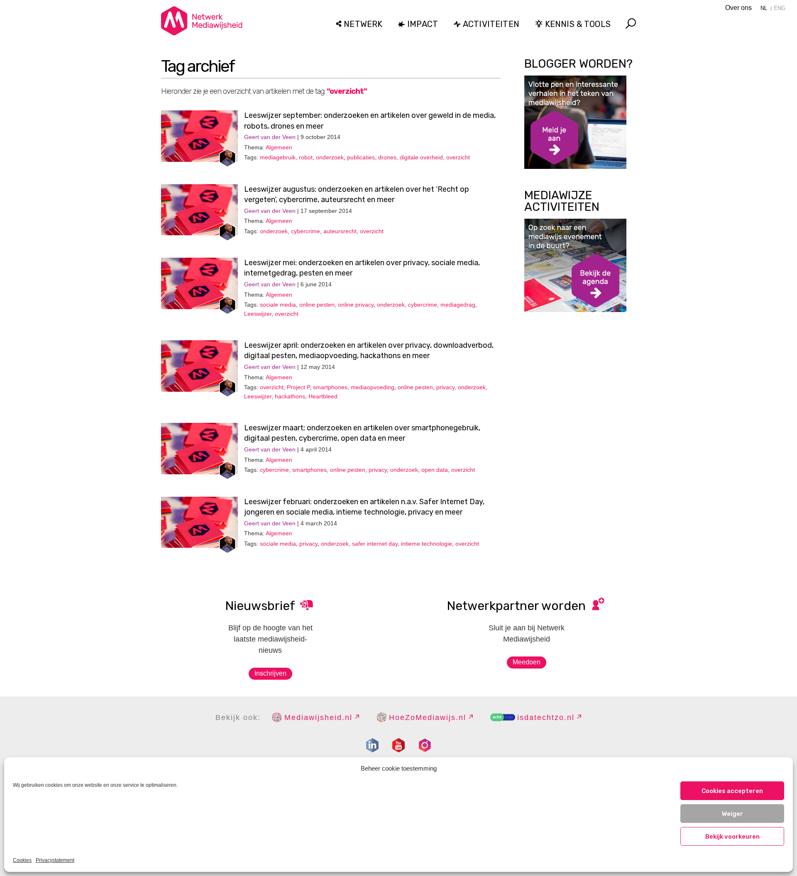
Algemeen (279, 147)
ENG (779, 8)
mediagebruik (278, 157)
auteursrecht (340, 231)
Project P (298, 387)
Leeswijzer (257, 313)
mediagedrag (457, 304)
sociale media (278, 304)
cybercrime (305, 231)
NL (763, 8)
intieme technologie (426, 543)
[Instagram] (425, 745)
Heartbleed (322, 396)
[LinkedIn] (372, 745)
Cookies (22, 860)
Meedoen (526, 662)
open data (434, 469)
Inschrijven (270, 673)
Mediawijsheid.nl (318, 717)
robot (306, 157)
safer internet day (375, 543)
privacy (445, 387)
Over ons (738, 7)
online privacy (356, 304)
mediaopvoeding (372, 387)
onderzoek (330, 157)
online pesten (317, 304)
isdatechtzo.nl (546, 717)
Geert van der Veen (270, 137)
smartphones (330, 387)
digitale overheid (421, 157)
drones (387, 157)
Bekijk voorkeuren (732, 836)
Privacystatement (55, 860)
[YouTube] (398, 745)
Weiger (732, 813)
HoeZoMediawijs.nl (427, 717)
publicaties (361, 157)
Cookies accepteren (732, 791)
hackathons (290, 396)
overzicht (458, 157)
